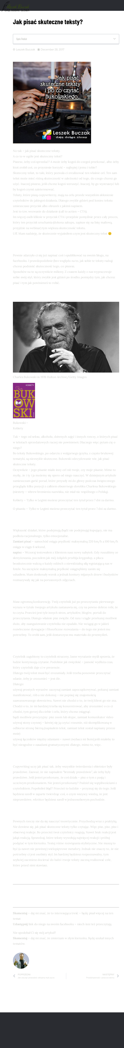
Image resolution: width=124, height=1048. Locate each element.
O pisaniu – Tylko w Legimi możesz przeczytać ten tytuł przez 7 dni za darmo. (64, 509)
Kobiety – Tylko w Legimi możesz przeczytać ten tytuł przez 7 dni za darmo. (63, 500)
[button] (114, 39)
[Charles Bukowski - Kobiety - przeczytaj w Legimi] (24, 417)
